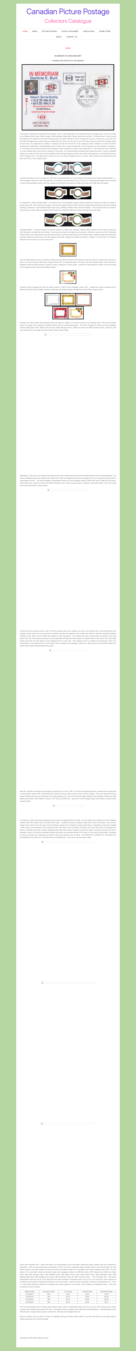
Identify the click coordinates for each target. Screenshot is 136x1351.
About (59, 37)
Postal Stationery (70, 31)
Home (25, 31)
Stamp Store (104, 31)
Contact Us (71, 37)
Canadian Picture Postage (68, 11)
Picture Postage (49, 31)
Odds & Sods (88, 31)
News (34, 31)
